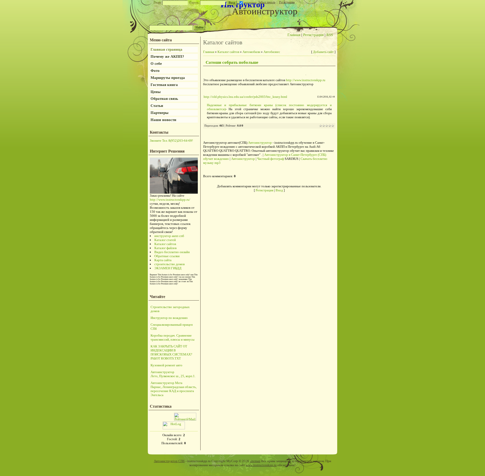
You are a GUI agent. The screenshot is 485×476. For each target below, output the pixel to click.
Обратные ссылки (167, 256)
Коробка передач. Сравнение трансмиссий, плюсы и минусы (173, 337)
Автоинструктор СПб (169, 461)
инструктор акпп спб (169, 236)
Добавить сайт (323, 52)
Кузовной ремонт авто (166, 365)
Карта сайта (163, 260)
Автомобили (251, 52)
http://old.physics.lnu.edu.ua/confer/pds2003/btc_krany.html (245, 97)
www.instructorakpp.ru (261, 465)
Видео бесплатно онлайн (172, 252)
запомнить (250, 2)
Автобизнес (271, 52)
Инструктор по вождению (169, 318)
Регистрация (287, 2)
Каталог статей (165, 240)
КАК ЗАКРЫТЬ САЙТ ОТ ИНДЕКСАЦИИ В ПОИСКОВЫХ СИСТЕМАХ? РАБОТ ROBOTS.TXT (171, 352)
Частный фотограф (270, 159)
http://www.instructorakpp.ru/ (170, 199)
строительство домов (169, 264)
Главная (293, 35)
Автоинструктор (260, 142)
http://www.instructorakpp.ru (305, 80)
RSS (329, 35)
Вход (279, 190)
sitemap (255, 461)
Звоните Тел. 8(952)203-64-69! (171, 140)
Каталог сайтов (165, 244)
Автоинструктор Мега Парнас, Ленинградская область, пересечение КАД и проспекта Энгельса (174, 389)
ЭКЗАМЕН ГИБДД (167, 268)
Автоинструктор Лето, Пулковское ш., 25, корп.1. (173, 374)
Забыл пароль (266, 2)
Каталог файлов (165, 248)
